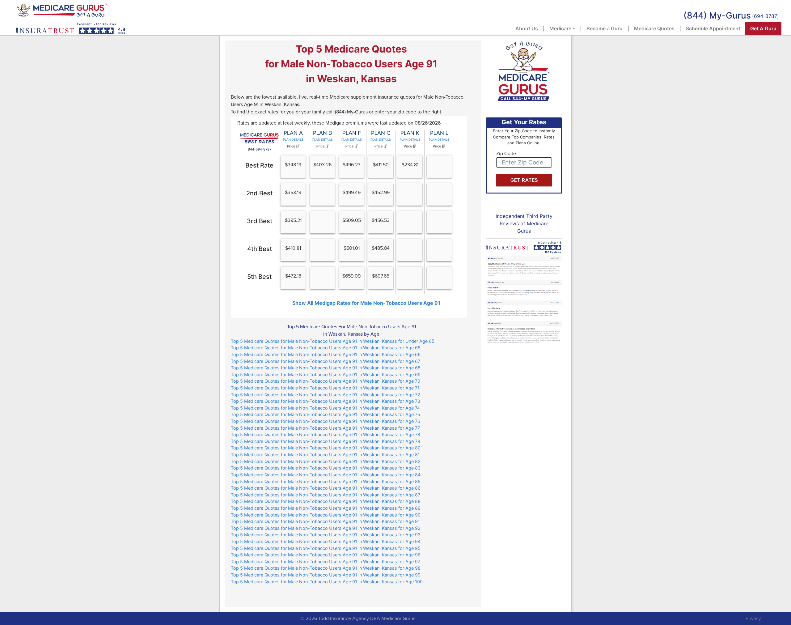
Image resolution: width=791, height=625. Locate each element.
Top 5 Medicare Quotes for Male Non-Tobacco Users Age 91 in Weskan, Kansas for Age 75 (325, 414)
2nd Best (259, 193)
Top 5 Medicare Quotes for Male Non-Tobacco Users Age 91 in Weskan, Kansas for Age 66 (326, 354)
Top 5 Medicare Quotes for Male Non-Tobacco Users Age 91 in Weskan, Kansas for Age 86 (326, 488)
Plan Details (293, 139)
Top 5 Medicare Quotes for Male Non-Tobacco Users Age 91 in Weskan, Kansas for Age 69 (326, 374)
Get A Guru (763, 28)
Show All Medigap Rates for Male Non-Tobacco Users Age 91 (366, 303)
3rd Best (259, 221)
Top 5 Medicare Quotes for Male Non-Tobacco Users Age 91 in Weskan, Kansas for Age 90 (326, 514)
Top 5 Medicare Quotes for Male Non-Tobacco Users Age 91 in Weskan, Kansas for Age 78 (325, 434)
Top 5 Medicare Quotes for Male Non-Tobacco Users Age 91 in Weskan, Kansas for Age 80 (326, 447)
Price (291, 146)
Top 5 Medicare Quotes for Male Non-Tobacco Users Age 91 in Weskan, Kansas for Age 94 (326, 541)
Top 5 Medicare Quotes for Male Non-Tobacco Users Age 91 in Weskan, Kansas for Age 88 (326, 501)
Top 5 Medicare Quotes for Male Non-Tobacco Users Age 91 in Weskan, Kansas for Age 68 (326, 367)
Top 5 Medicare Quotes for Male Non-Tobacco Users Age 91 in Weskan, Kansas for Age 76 (325, 421)
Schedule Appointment (713, 28)
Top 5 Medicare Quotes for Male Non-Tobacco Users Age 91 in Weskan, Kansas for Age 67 (325, 361)
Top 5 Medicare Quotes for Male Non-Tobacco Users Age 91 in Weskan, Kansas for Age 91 (325, 521)
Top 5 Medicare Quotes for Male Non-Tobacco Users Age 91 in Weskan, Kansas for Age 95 (326, 548)
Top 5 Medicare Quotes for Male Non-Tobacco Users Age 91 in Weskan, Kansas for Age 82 (326, 461)
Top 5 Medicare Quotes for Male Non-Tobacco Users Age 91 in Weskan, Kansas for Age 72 (325, 394)
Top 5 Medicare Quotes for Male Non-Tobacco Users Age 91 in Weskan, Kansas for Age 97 (325, 561)
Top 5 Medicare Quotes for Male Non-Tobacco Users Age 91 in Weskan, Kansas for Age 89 (326, 508)
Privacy (753, 618)
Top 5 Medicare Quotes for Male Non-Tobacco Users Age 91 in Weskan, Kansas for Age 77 (325, 428)
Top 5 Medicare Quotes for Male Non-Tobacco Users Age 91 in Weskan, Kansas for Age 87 (325, 494)
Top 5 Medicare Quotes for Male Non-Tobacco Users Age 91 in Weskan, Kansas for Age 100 (327, 581)
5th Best (259, 276)
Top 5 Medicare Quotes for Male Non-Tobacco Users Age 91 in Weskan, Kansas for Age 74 (325, 407)
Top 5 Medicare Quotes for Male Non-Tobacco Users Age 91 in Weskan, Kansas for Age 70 (325, 381)
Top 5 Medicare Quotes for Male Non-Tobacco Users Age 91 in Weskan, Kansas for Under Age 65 (332, 341)
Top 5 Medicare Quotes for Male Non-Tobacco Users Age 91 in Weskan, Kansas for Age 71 (325, 387)
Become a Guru (604, 28)
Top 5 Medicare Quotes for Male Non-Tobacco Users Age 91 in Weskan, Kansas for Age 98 (326, 568)
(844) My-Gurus (717, 15)
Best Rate (259, 165)
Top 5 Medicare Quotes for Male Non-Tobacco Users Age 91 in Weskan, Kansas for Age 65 (326, 347)
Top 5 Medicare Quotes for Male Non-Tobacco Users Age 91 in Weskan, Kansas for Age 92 (326, 528)
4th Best (259, 249)
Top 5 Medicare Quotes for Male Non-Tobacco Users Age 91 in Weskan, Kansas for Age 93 (326, 534)
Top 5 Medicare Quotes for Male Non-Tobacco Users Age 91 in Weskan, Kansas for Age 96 (326, 554)
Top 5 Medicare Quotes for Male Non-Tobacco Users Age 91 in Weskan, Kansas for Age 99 (326, 574)
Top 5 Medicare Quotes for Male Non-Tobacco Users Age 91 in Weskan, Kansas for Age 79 (325, 441)
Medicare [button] (560, 28)
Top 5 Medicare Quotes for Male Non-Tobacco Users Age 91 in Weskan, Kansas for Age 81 (325, 454)
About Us (526, 28)
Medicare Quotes (654, 28)
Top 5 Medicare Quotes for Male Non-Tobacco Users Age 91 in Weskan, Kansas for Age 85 (326, 481)
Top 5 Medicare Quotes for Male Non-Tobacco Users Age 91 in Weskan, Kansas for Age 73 (325, 401)
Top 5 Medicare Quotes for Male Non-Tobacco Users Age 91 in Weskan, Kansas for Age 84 (326, 474)
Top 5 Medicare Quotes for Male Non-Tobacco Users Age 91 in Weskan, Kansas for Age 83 (326, 467)
